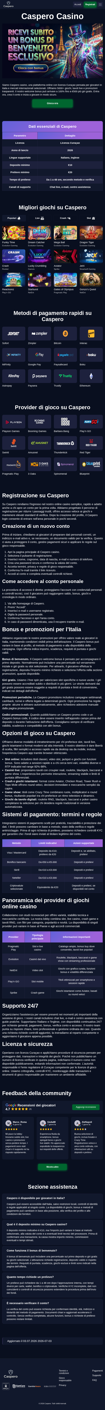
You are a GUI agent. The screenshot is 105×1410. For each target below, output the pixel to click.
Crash (63, 218)
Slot (89, 218)
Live (37, 218)
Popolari (12, 218)
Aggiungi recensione (86, 1107)
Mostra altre (52, 1167)
